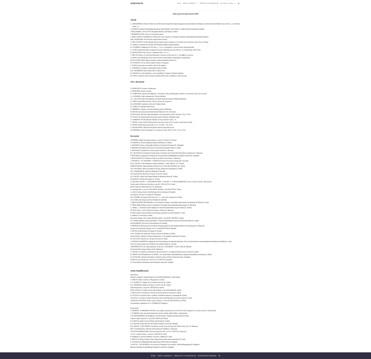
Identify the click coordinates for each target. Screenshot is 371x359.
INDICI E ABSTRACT (189, 3)
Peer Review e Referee (227, 3)
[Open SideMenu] (239, 3)
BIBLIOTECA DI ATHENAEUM (209, 3)
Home (179, 3)
